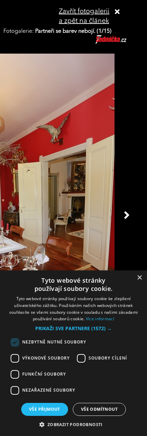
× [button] (139, 277)
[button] (73, 328)
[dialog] (73, 353)
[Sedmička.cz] (119, 42)
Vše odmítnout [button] (99, 409)
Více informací (100, 319)
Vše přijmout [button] (44, 409)
